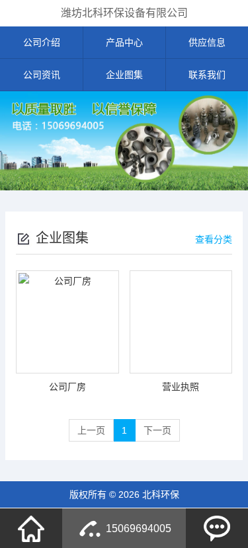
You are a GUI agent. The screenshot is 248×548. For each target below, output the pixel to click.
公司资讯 (41, 74)
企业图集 (124, 74)
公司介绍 (41, 42)
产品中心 (124, 42)
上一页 (91, 430)
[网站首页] (31, 528)
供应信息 (207, 42)
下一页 (157, 430)
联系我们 (207, 74)
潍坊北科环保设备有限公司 (124, 13)
